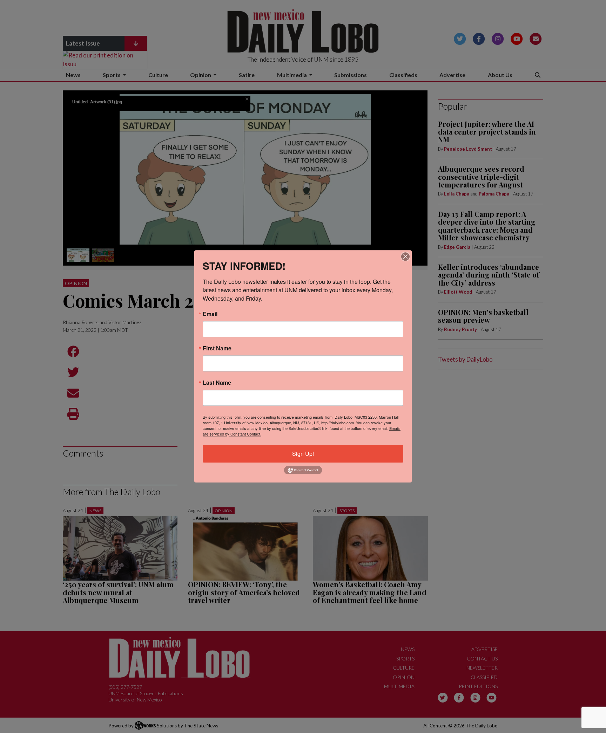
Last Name (217, 382)
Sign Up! (303, 454)
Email (210, 314)
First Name (217, 348)
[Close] (405, 256)
